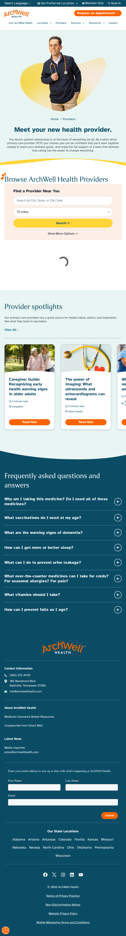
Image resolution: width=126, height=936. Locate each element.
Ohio (70, 847)
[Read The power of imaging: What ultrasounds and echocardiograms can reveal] (86, 387)
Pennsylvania (104, 847)
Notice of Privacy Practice (63, 896)
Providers (61, 23)
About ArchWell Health (20, 708)
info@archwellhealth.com (26, 691)
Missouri (107, 839)
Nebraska (19, 847)
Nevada (34, 847)
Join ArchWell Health (20, 23)
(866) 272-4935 (20, 675)
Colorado (65, 839)
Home (55, 119)
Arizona (33, 839)
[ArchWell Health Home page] (33, 13)
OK (96, 928)
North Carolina (53, 847)
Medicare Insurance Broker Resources (29, 717)
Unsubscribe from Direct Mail (23, 725)
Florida (79, 839)
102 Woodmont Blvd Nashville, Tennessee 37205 (28, 683)
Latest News (12, 739)
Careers (113, 23)
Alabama (18, 839)
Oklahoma (84, 847)
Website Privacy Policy (63, 913)
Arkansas (48, 839)
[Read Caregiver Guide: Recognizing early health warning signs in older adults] (30, 387)
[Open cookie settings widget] (6, 930)
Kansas (93, 839)
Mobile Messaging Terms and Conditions (63, 922)
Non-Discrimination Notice (63, 905)
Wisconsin (63, 856)
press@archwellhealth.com (21, 752)
